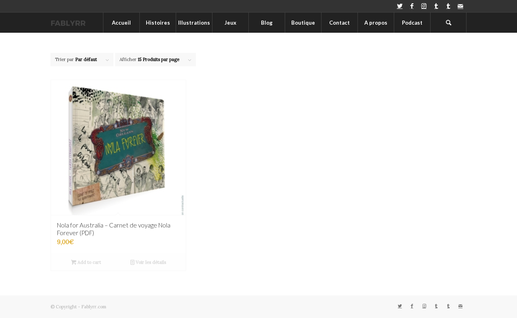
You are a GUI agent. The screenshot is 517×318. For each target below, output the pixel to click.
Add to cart (88, 262)
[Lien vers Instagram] (424, 6)
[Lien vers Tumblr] (436, 6)
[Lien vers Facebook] (412, 6)
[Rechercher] (448, 23)
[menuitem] (121, 23)
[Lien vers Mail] (460, 6)
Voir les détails (150, 262)
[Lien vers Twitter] (400, 6)
